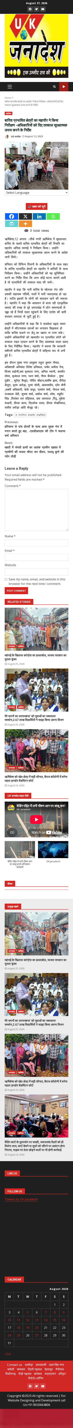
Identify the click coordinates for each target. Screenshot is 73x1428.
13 (36, 1320)
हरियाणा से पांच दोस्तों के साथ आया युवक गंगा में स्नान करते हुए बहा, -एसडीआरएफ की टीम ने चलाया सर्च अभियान (35, 429)
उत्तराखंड (12, 646)
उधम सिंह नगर (56, 1365)
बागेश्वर (38, 1374)
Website (10, 565)
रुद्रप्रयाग (50, 1374)
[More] (25, 223)
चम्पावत (21, 1369)
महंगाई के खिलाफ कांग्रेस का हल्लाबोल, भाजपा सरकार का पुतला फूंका (36, 629)
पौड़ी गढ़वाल (24, 1374)
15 (54, 1320)
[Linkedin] (39, 216)
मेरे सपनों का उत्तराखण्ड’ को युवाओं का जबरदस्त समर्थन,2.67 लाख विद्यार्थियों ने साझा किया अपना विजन (36, 690)
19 (27, 1328)
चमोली (10, 1369)
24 (9, 1335)
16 (63, 1320)
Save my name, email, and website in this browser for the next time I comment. (37, 581)
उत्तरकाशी (41, 1365)
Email (10, 551)
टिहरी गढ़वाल (35, 1369)
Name (10, 536)
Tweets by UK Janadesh (21, 1199)
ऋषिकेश (8, 113)
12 (27, 1320)
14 (45, 1320)
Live (63, 86)
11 (18, 1320)
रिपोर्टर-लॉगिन (35, 1378)
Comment (13, 486)
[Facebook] (11, 216)
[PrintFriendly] (11, 223)
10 (9, 1320)
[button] (19, 856)
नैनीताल (59, 1369)
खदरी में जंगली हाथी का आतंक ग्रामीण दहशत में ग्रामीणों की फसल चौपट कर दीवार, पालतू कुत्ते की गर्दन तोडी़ (34, 449)
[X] (25, 216)
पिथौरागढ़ (10, 1374)
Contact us (14, 1365)
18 (18, 1328)
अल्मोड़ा (29, 1365)
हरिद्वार (62, 1374)
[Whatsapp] (53, 216)
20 (36, 1328)
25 (18, 1335)
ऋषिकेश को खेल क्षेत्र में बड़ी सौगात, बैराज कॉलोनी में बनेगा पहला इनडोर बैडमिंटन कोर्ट (36, 750)
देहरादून (49, 1369)
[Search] (54, 86)
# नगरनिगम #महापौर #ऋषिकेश (30, 415)
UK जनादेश (15, 136)
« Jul (7, 1354)
